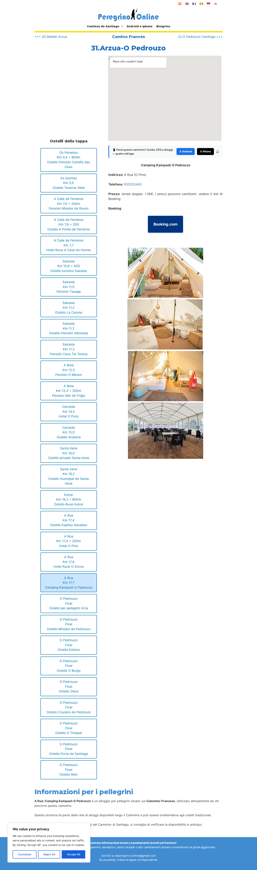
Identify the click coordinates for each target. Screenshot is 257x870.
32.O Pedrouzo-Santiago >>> (200, 37)
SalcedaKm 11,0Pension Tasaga (69, 286)
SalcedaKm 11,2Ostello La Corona (68, 307)
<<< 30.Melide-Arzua (50, 37)
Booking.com (165, 224)
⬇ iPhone (205, 151)
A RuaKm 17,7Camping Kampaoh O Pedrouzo (68, 582)
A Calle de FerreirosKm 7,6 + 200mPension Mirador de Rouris (69, 203)
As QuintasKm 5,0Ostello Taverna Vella (69, 183)
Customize (24, 854)
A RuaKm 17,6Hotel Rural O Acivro (68, 561)
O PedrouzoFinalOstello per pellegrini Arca (68, 603)
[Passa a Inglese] (187, 4)
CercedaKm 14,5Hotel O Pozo (69, 411)
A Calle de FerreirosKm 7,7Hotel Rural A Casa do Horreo (68, 245)
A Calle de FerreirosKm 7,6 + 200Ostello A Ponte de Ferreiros (68, 224)
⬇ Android (185, 151)
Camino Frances (128, 36)
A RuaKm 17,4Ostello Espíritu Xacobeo (68, 520)
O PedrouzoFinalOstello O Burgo (69, 665)
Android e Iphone (140, 26)
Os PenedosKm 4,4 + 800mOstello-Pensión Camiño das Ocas (68, 160)
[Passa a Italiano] (201, 4)
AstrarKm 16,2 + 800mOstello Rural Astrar (68, 499)
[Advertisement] (66, 87)
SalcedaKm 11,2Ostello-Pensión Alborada (68, 328)
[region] (49, 842)
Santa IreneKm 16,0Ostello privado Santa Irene (68, 453)
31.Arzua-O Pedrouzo (128, 48)
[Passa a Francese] (194, 4)
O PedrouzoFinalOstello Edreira (69, 645)
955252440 (133, 184)
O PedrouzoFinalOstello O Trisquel (68, 728)
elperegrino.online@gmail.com (135, 855)
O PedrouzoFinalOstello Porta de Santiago (68, 749)
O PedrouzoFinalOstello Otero (69, 686)
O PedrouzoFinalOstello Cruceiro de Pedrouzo (68, 707)
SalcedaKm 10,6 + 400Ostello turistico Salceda (68, 266)
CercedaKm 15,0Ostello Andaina (69, 432)
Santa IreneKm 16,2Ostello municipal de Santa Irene (68, 476)
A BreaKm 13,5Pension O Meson (68, 370)
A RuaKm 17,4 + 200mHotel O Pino (68, 541)
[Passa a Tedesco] (208, 4)
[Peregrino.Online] (128, 15)
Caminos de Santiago (103, 26)
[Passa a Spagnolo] (179, 4)
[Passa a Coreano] (215, 4)
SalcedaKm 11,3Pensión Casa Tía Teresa (68, 349)
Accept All (73, 854)
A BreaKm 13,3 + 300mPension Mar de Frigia (68, 390)
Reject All (49, 854)
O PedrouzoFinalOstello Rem (68, 769)
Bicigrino (163, 26)
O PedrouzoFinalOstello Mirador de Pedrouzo (68, 624)
